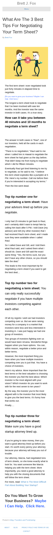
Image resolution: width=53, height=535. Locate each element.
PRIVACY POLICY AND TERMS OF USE (35, 527)
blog (12, 520)
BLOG (16, 527)
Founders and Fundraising (25, 520)
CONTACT (26, 531)
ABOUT (6, 527)
